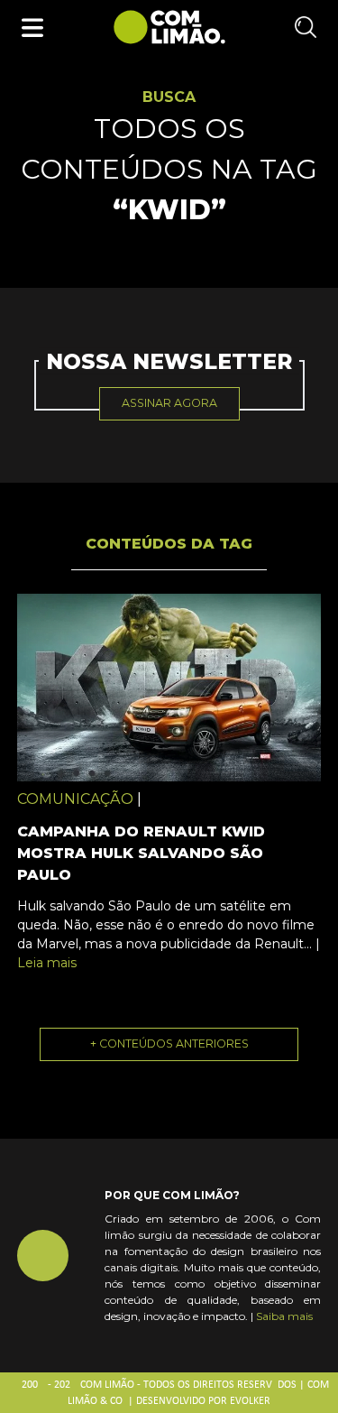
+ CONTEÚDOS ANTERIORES (169, 1043)
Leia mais (47, 963)
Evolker (250, 1401)
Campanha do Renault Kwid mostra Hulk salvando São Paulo (141, 853)
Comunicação (75, 799)
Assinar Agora (169, 403)
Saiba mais (284, 1316)
